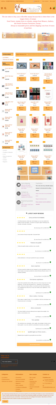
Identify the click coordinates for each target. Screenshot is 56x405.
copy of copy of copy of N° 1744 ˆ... (9, 85)
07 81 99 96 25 (48, 383)
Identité (31, 379)
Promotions (18, 377)
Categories (7, 54)
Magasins (5, 161)
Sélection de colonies (8, 59)
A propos (5, 159)
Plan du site (19, 391)
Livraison (5, 150)
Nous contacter (45, 1)
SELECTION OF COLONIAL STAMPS (38, 54)
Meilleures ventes (20, 381)
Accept (5, 401)
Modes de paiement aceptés (7, 157)
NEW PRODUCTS (21, 54)
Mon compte (52, 1)
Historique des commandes (33, 382)
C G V (4, 154)
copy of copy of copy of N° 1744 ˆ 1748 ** (48, 75)
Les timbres (5, 57)
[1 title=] (1, 395)
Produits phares (5, 379)
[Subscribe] (16, 362)
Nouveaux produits (20, 379)
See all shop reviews (35, 344)
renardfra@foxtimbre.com (49, 387)
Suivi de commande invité (34, 387)
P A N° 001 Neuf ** (34, 73)
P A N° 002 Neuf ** (21, 73)
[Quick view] (21, 72)
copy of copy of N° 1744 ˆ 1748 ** (8, 94)
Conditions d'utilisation (8, 152)
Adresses (32, 384)
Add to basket (22, 79)
